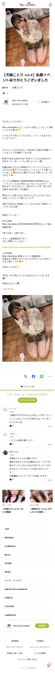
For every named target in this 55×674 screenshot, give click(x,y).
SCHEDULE (10, 546)
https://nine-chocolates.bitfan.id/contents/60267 (26, 247)
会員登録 (42, 626)
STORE (8, 563)
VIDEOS (9, 597)
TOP (7, 529)
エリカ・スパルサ (13, 580)
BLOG (5, 87)
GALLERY (9, 606)
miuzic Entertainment (16, 589)
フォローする (29, 400)
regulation (10, 614)
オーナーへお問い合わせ (27, 659)
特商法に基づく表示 (15, 653)
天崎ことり (17, 87)
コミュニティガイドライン (40, 647)
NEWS (8, 571)
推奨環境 (14, 641)
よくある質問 (40, 653)
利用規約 (40, 641)
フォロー (45, 102)
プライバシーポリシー (15, 647)
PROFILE (9, 537)
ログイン (50, 4)
